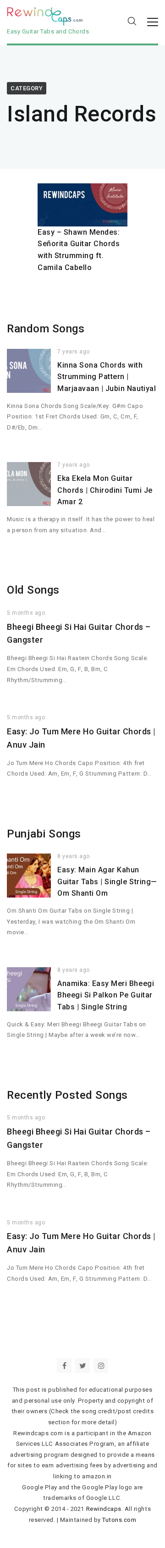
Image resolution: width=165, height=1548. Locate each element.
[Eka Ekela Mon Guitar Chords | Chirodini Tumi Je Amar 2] (29, 484)
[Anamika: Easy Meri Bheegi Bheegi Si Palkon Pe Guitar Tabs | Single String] (29, 989)
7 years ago (73, 351)
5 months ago (26, 613)
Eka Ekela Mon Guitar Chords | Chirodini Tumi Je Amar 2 (105, 490)
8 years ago (73, 856)
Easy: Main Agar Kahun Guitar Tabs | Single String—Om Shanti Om (107, 881)
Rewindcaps (103, 1508)
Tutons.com (119, 1519)
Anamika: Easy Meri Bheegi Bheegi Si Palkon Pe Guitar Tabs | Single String (105, 995)
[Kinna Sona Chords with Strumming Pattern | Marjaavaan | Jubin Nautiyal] (29, 371)
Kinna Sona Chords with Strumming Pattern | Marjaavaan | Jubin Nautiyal (106, 377)
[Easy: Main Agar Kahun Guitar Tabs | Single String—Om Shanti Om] (29, 876)
